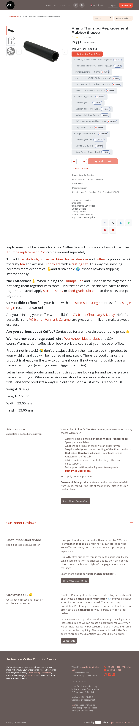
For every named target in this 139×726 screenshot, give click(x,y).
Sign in (113, 5)
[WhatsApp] (128, 222)
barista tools (29, 259)
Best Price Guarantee (78, 470)
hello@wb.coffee (114, 670)
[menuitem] (49, 5)
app (73, 705)
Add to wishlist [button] (81, 168)
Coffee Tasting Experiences (39, 672)
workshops (30, 675)
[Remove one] (74, 161)
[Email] (113, 230)
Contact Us (126, 5)
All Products (14, 16)
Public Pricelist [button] (122, 18)
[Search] (110, 18)
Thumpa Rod (73, 281)
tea (22, 264)
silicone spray (53, 290)
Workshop (72, 338)
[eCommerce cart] (75, 5)
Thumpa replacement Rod (26, 252)
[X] (113, 222)
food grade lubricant (83, 290)
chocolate (53, 264)
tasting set (80, 264)
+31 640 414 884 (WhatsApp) (119, 667)
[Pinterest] (105, 230)
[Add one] (84, 161)
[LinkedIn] (120, 222)
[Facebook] (105, 222)
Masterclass (91, 338)
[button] (82, 5)
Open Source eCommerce (121, 722)
